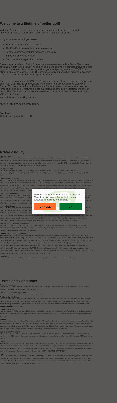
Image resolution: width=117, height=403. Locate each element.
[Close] (84, 188)
